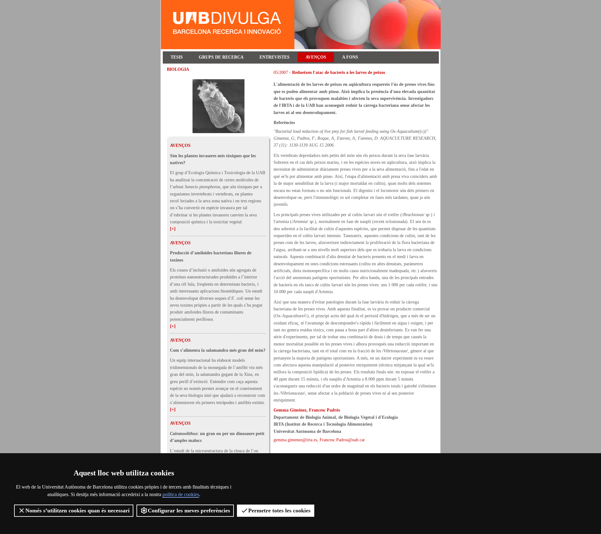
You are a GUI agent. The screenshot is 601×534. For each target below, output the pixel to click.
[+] (173, 228)
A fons (350, 57)
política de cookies (180, 494)
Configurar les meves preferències (189, 510)
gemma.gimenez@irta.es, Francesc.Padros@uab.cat (319, 440)
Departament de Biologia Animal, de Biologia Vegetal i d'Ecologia (336, 417)
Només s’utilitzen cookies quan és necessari (77, 510)
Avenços (316, 57)
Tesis (177, 57)
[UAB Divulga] (301, 47)
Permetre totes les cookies (279, 510)
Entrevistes (274, 57)
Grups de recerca (221, 57)
